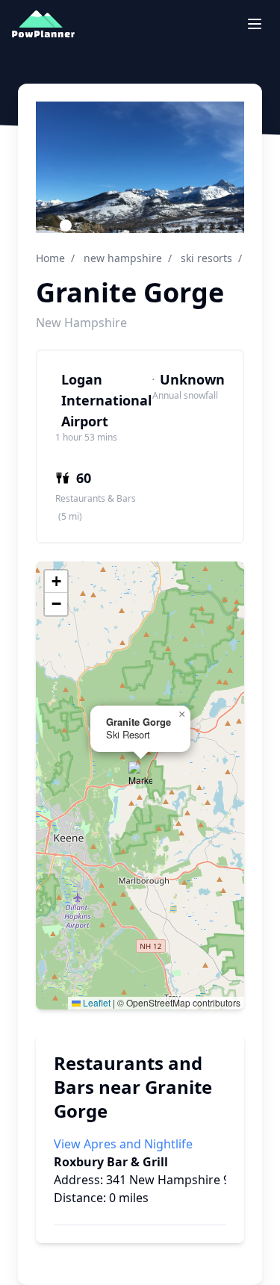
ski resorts (206, 258)
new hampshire (123, 258)
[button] (140, 773)
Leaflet (96, 1002)
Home (50, 258)
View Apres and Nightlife (123, 1144)
